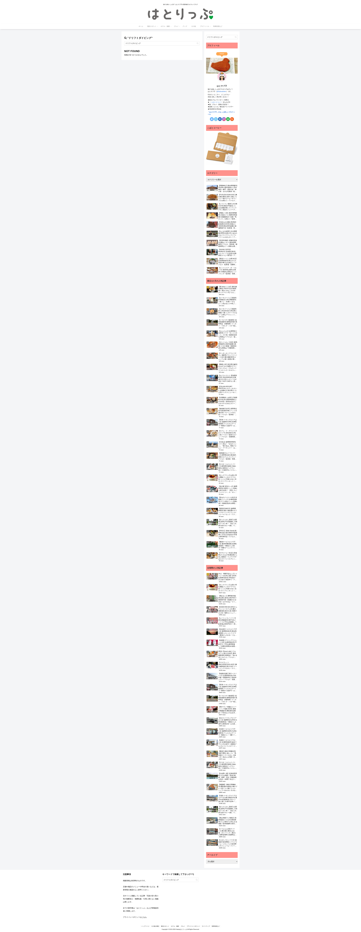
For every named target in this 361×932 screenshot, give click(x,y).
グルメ (183, 926)
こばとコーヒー (216, 102)
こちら (144, 917)
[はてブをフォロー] (220, 119)
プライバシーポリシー (193, 926)
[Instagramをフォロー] (224, 119)
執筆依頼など (216, 926)
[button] (197, 43)
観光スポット (165, 926)
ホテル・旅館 (175, 926)
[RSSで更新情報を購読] (232, 119)
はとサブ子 (222, 86)
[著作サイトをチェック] (212, 119)
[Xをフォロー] (216, 119)
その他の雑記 (155, 926)
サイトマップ (206, 926)
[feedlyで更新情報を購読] (228, 119)
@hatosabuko (221, 91)
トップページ (145, 926)
